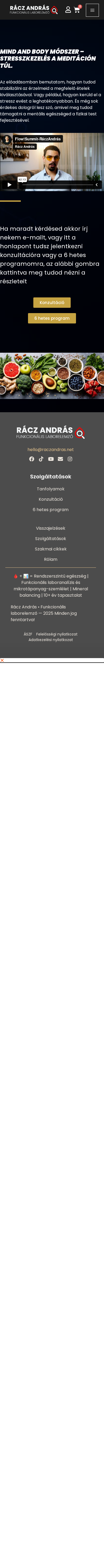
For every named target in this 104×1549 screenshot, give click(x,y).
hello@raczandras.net (50, 450)
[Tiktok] (41, 458)
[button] (52, 660)
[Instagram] (70, 458)
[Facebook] (31, 458)
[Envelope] (60, 458)
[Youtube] (50, 458)
